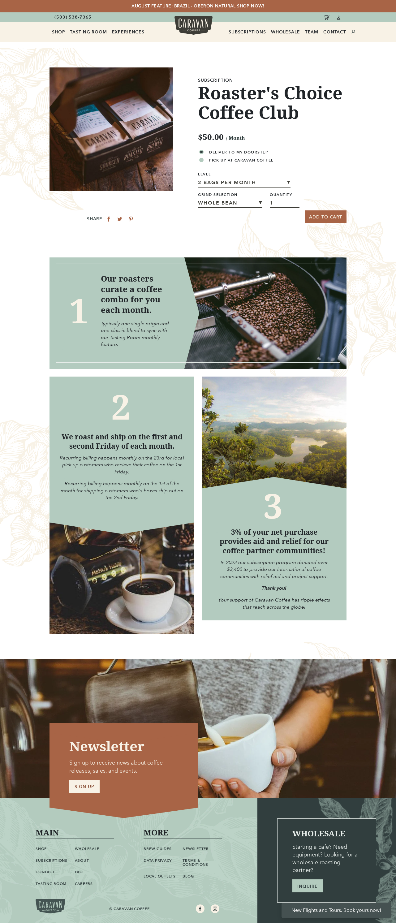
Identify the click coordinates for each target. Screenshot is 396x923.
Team (311, 32)
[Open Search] (353, 32)
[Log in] (339, 17)
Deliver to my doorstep (238, 152)
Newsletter (196, 848)
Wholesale (285, 32)
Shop (58, 32)
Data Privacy (158, 860)
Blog (188, 876)
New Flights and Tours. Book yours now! (336, 910)
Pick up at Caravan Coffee (241, 160)
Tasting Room (88, 32)
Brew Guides (157, 848)
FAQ (79, 871)
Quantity (281, 194)
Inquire (307, 886)
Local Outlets (160, 876)
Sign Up (84, 786)
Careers (84, 883)
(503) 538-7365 (73, 17)
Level (204, 174)
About (82, 860)
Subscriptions (247, 32)
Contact (334, 32)
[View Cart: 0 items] (328, 17)
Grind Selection (218, 194)
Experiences (128, 32)
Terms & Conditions (195, 862)
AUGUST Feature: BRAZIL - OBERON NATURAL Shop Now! (198, 6)
